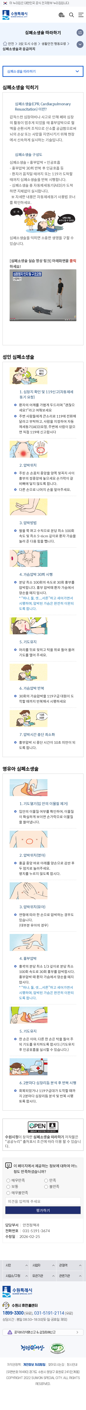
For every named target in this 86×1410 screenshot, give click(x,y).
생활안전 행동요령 (54, 43)
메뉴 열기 (80, 44)
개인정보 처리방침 (34, 1364)
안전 (11, 43)
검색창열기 (71, 15)
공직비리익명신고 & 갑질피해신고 (34, 1332)
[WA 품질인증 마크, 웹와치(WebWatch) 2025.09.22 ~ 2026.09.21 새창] (57, 1348)
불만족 (54, 1186)
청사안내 (72, 1364)
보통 (14, 1186)
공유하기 (80, 32)
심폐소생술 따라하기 (21, 71)
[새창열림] (43, 319)
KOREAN (62, 15)
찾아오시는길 (56, 1364)
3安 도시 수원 (28, 43)
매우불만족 (19, 1192)
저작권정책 (13, 1364)
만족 (52, 1180)
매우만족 (18, 1180)
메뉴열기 (80, 15)
